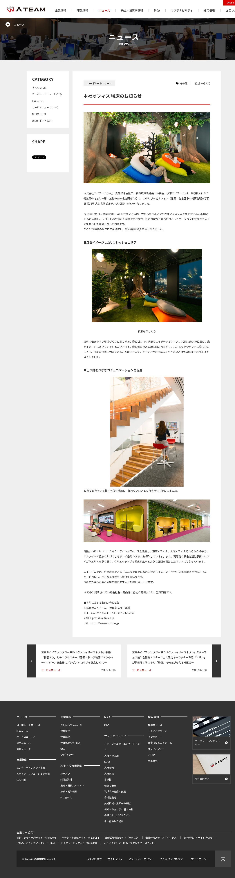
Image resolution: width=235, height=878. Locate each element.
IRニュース (38, 100)
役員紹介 (65, 737)
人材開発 (109, 767)
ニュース (22, 717)
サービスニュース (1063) (45, 107)
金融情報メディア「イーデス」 (162, 837)
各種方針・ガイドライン (117, 815)
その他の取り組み (113, 821)
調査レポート (24, 748)
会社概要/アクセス (70, 742)
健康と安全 (110, 785)
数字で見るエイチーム (160, 742)
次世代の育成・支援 (115, 791)
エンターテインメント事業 (31, 767)
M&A (107, 717)
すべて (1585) (39, 87)
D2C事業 (21, 779)
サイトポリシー (200, 859)
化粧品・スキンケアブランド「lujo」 (36, 842)
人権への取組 (111, 755)
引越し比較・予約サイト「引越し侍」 (37, 837)
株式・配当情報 (68, 791)
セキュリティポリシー (172, 859)
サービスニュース (26, 737)
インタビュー (155, 737)
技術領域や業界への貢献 (117, 803)
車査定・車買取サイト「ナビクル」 (81, 837)
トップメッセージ (157, 730)
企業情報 (65, 717)
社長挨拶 (65, 730)
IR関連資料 (66, 779)
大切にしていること (71, 725)
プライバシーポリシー (141, 859)
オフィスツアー (156, 748)
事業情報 (22, 760)
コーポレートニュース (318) (47, 94)
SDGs (107, 761)
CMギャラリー (68, 754)
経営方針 (65, 773)
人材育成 (109, 773)
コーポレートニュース (28, 725)
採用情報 (153, 717)
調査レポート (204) (42, 120)
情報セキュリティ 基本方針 (118, 809)
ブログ (151, 754)
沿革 (62, 748)
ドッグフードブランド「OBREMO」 (80, 842)
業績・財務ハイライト (72, 785)
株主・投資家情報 (71, 766)
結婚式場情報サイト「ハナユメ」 (123, 837)
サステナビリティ (115, 736)
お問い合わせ (94, 859)
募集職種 (153, 760)
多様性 (107, 779)
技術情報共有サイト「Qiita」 (199, 837)
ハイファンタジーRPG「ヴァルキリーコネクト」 (130, 842)
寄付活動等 (110, 797)
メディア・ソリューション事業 (33, 773)
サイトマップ (115, 859)
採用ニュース (39, 114)
